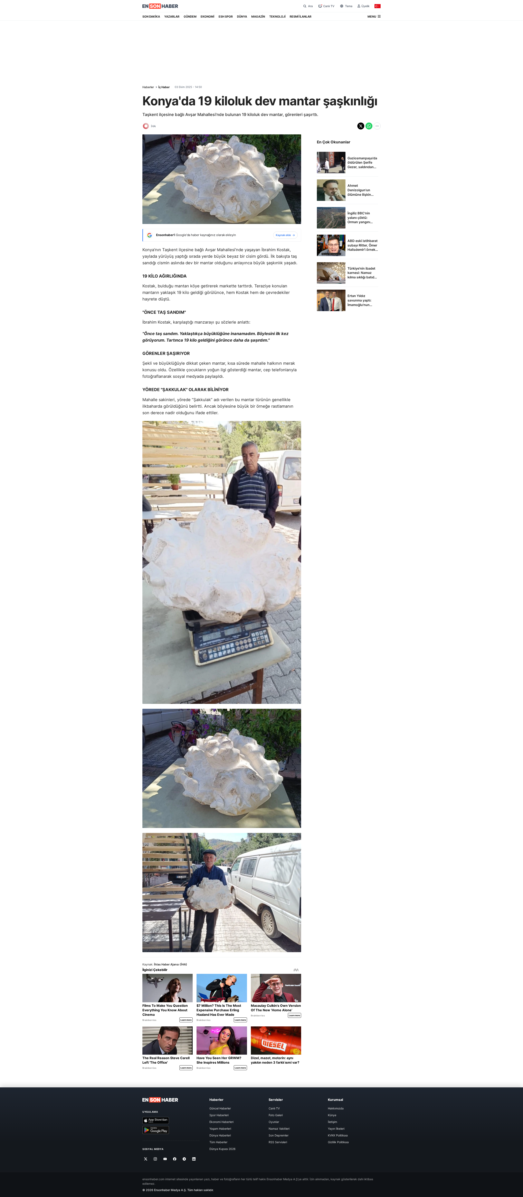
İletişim (332, 1122)
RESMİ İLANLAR (300, 16)
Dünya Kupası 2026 (222, 1149)
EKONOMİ (207, 16)
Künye (332, 1115)
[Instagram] (155, 1159)
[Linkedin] (194, 1159)
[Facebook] (174, 1159)
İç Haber (164, 87)
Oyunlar (274, 1122)
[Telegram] (184, 1159)
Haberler (148, 87)
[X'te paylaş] (360, 126)
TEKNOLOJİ (277, 16)
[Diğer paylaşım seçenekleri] (377, 126)
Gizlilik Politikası (338, 1142)
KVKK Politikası (338, 1135)
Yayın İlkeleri (336, 1128)
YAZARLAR (171, 16)
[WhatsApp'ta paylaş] (368, 126)
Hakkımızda (336, 1108)
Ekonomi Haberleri (221, 1122)
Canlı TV (274, 1108)
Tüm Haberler (218, 1142)
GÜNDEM (190, 16)
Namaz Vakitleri (279, 1128)
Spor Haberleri (219, 1115)
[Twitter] (145, 1159)
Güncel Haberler (220, 1108)
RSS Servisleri (278, 1142)
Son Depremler (278, 1135)
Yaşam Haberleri (220, 1128)
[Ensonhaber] (160, 6)
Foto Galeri (276, 1115)
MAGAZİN (258, 16)
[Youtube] (165, 1159)
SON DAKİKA (151, 16)
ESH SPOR (226, 16)
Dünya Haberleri (220, 1135)
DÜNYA (242, 16)
